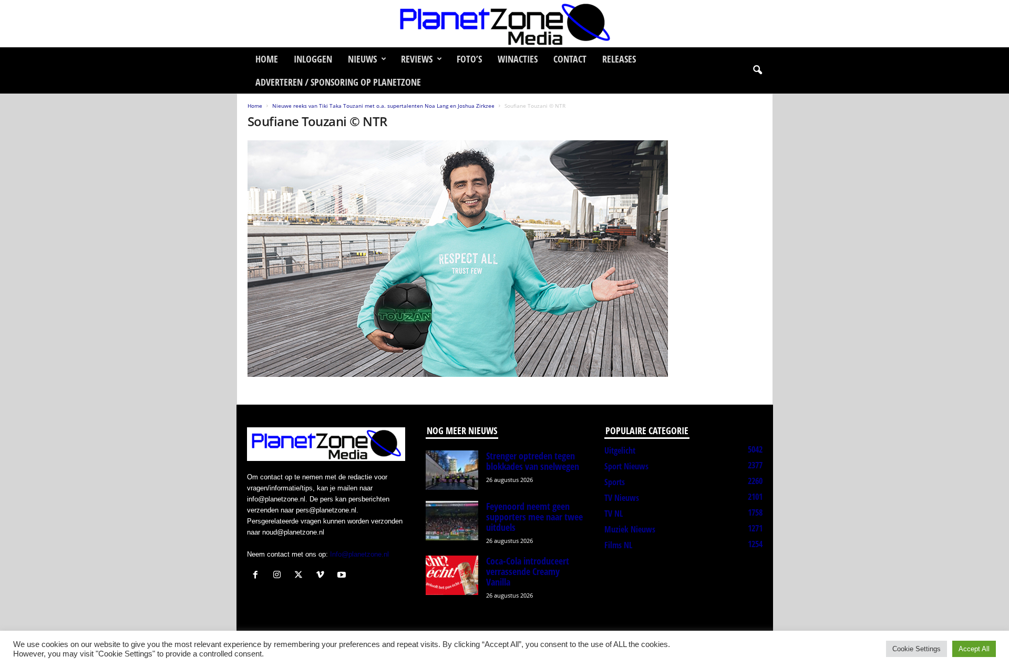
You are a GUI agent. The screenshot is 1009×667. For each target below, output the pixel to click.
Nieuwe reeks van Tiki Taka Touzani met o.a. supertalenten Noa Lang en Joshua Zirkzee (383, 105)
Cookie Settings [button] (916, 649)
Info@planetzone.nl (359, 554)
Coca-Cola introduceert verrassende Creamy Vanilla (527, 571)
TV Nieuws (621, 498)
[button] (757, 70)
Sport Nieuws (626, 466)
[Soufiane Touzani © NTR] (505, 258)
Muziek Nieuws (629, 529)
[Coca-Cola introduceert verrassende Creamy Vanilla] (452, 575)
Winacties (518, 59)
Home (266, 59)
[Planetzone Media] (504, 23)
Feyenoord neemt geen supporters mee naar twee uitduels (534, 516)
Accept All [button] (974, 649)
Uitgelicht (619, 450)
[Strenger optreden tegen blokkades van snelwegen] (452, 470)
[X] (301, 576)
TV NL (613, 513)
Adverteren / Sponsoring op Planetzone (338, 82)
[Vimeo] (322, 576)
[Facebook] (258, 576)
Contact (569, 59)
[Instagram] (279, 576)
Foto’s (469, 59)
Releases (619, 59)
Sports (614, 482)
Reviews (417, 59)
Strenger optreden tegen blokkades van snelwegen (532, 461)
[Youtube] (343, 576)
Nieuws (362, 59)
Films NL (618, 545)
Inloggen (313, 59)
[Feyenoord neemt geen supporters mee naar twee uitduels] (452, 520)
